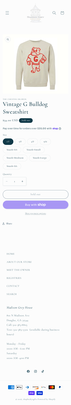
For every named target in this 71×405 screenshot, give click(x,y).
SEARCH (12, 294)
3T (22, 142)
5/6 (47, 142)
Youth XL (14, 166)
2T (10, 142)
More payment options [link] (35, 213)
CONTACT (13, 285)
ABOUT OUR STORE (19, 261)
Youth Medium (17, 158)
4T (34, 142)
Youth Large (42, 158)
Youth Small (35, 150)
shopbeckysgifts (30, 399)
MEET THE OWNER (18, 269)
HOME (11, 253)
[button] (7, 13)
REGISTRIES (14, 278)
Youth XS (14, 150)
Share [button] (9, 223)
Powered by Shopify (46, 399)
